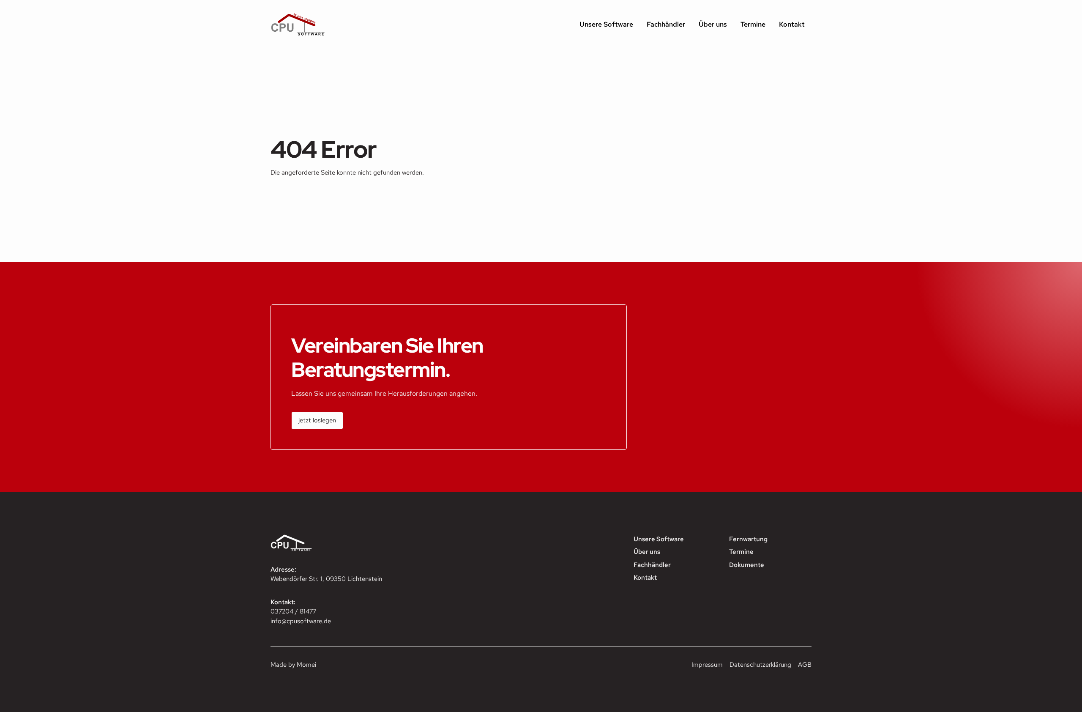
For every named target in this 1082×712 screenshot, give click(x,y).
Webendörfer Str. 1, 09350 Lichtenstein (326, 579)
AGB (805, 664)
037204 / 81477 (293, 611)
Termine (752, 24)
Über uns (713, 24)
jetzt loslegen (317, 420)
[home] (297, 24)
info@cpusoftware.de (300, 621)
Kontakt (792, 24)
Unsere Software (606, 24)
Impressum (707, 664)
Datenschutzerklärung (760, 664)
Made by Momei (293, 664)
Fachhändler (666, 24)
